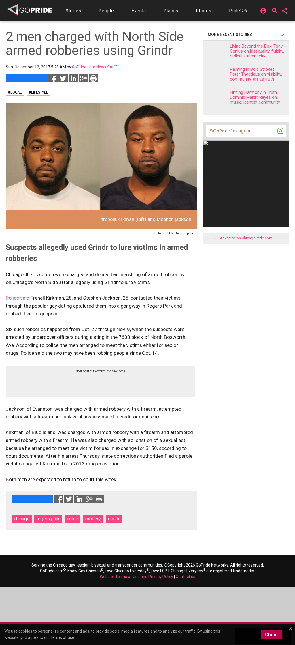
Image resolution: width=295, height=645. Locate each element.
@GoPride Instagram (230, 131)
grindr (114, 518)
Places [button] (171, 10)
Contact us (185, 576)
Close (271, 634)
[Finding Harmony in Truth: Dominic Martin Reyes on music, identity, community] (217, 100)
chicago (21, 518)
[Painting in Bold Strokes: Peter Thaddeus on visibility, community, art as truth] (217, 77)
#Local (15, 92)
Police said (17, 298)
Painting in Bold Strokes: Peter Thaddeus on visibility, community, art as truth (256, 74)
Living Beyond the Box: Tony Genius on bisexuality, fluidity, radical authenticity (257, 51)
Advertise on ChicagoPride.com (246, 238)
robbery (93, 518)
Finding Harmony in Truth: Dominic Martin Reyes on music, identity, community (255, 97)
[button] (73, 10)
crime (72, 518)
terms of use (62, 637)
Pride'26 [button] (238, 10)
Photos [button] (203, 10)
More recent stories (231, 34)
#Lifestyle (38, 92)
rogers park (48, 518)
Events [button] (138, 10)
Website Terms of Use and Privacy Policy (136, 576)
